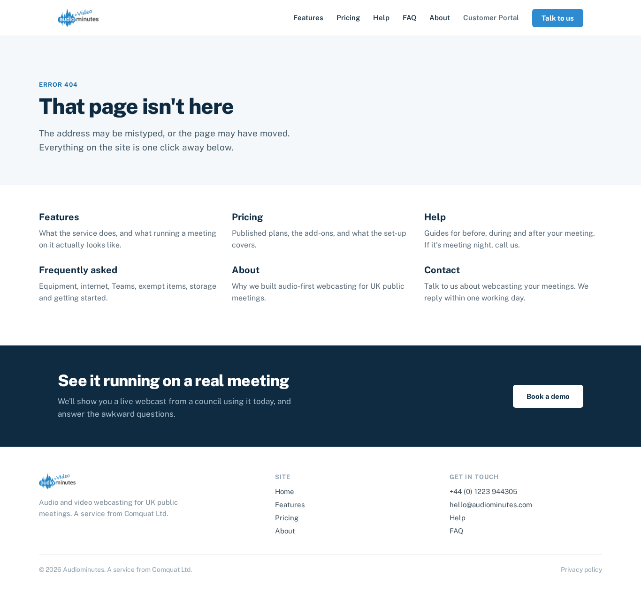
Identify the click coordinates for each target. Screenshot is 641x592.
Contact (442, 270)
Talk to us (558, 18)
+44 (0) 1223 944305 (484, 491)
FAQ (409, 18)
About (439, 18)
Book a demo (548, 396)
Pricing (348, 18)
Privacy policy (581, 569)
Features (308, 18)
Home (284, 491)
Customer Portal (491, 17)
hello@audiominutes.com (491, 505)
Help (381, 18)
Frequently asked (78, 270)
